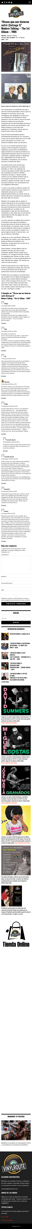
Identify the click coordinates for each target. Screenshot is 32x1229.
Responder (3, 323)
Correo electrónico (7, 583)
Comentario (5, 554)
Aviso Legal (4, 1217)
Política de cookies (7, 1220)
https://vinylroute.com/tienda (9, 723)
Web (2, 590)
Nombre (4, 576)
